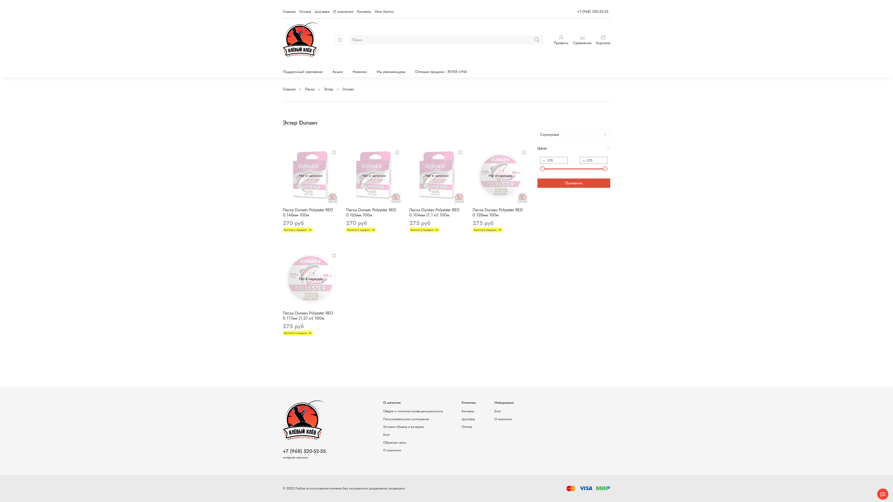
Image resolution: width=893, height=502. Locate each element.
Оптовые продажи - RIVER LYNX (441, 71)
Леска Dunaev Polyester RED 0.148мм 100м (308, 212)
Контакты (364, 11)
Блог (386, 434)
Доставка (322, 11)
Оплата (305, 11)
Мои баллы (384, 11)
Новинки (360, 71)
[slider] (542, 168)
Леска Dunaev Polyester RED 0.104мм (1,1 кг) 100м (434, 212)
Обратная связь (394, 442)
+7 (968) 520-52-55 (592, 11)
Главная (289, 11)
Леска (310, 89)
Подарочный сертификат (303, 71)
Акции (337, 71)
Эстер (328, 89)
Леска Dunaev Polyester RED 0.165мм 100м (371, 212)
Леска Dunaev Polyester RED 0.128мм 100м (498, 212)
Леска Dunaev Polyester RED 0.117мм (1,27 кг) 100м (308, 315)
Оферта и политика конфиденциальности (413, 411)
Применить (574, 183)
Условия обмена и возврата (403, 426)
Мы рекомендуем (391, 71)
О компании (343, 11)
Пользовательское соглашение (406, 419)
